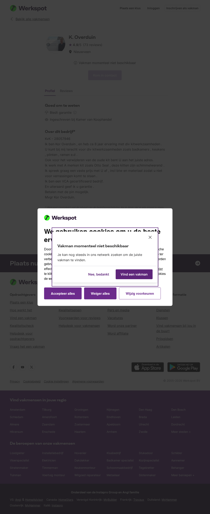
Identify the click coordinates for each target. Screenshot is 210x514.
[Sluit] (150, 237)
